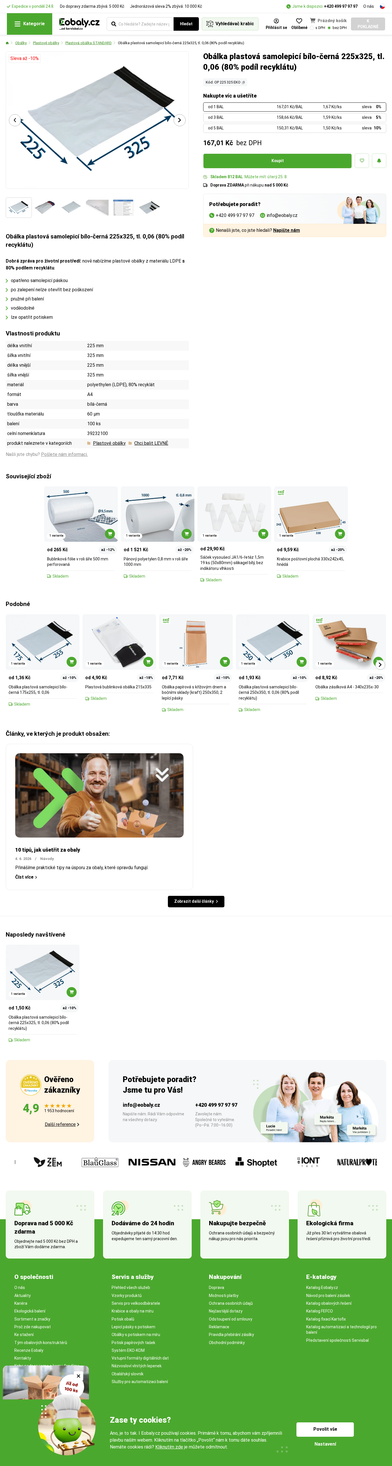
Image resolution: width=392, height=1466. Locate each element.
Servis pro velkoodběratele (136, 1303)
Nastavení (325, 1444)
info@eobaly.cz (141, 1105)
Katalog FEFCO (319, 1311)
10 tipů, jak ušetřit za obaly (47, 850)
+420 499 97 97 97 (341, 6)
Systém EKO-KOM (128, 1350)
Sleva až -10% (24, 58)
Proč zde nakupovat (32, 1327)
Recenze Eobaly (28, 1350)
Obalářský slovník (127, 1374)
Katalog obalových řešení (329, 1303)
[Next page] (180, 120)
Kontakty (22, 1358)
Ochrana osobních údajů (231, 1303)
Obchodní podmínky (227, 1342)
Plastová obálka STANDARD (88, 43)
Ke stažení (24, 1334)
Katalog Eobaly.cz (322, 1287)
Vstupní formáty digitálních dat (140, 1358)
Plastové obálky (46, 43)
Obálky (21, 43)
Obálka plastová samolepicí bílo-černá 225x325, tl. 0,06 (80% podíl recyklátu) (181, 43)
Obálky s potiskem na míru (136, 1334)
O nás (368, 6)
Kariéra (20, 1303)
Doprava (216, 1287)
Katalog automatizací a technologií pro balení (341, 1330)
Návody (47, 859)
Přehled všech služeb (131, 1287)
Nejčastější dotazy (225, 1311)
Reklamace (219, 1327)
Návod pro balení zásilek (328, 1295)
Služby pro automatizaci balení (140, 1381)
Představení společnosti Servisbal (337, 1340)
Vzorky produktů (127, 1295)
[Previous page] (15, 120)
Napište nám (286, 230)
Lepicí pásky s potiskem (133, 1327)
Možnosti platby (223, 1295)
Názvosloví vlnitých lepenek (137, 1366)
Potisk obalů (123, 1319)
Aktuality (22, 1295)
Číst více (24, 877)
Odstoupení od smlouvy (230, 1319)
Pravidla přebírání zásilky (231, 1334)
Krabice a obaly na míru (133, 1311)
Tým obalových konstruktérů (40, 1342)
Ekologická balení (29, 1311)
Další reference (60, 1124)
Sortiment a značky (32, 1319)
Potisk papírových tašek (133, 1342)
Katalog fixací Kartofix (326, 1319)
